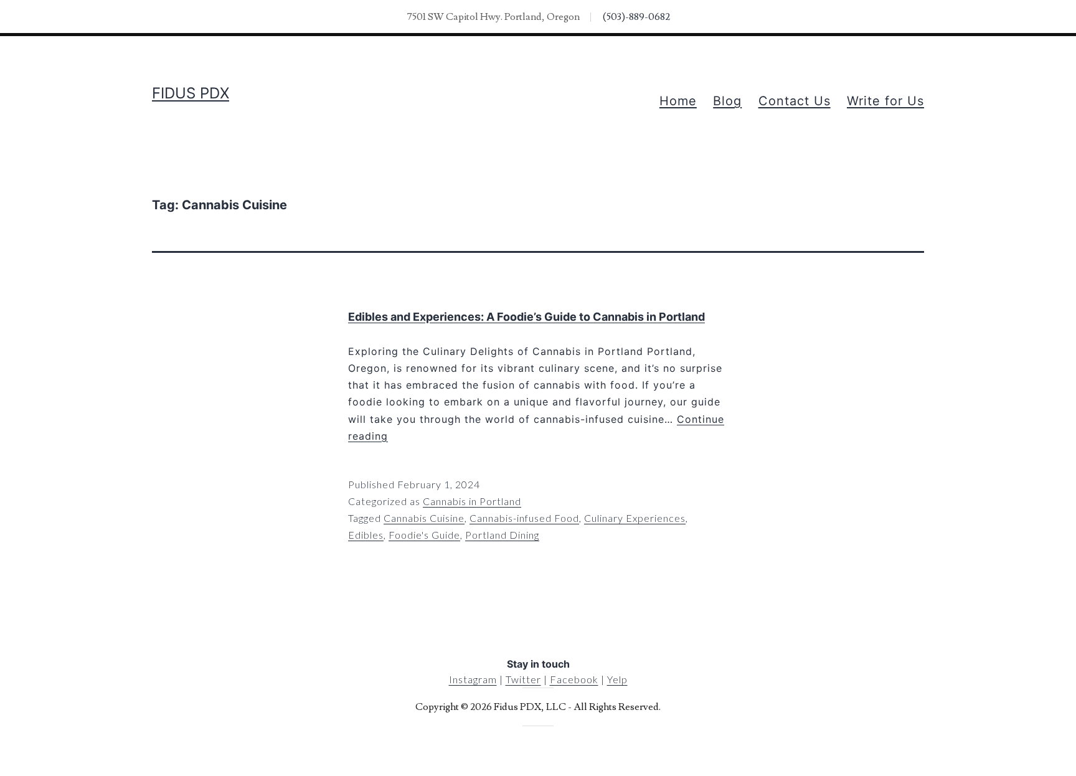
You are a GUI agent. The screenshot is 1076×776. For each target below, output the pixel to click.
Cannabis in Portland (472, 501)
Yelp (617, 679)
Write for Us (885, 100)
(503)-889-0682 (636, 17)
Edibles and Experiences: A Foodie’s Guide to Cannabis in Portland (526, 316)
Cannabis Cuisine (424, 518)
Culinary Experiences (635, 518)
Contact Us (794, 100)
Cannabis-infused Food (524, 518)
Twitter (523, 679)
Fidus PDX (190, 93)
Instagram (473, 679)
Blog (727, 100)
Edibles (366, 535)
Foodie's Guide (424, 535)
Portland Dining (502, 535)
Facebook (574, 679)
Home (678, 100)
